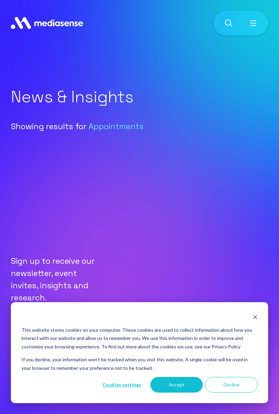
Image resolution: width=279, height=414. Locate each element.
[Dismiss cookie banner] (255, 317)
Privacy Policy (226, 346)
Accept (176, 384)
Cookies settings (121, 384)
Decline (232, 384)
